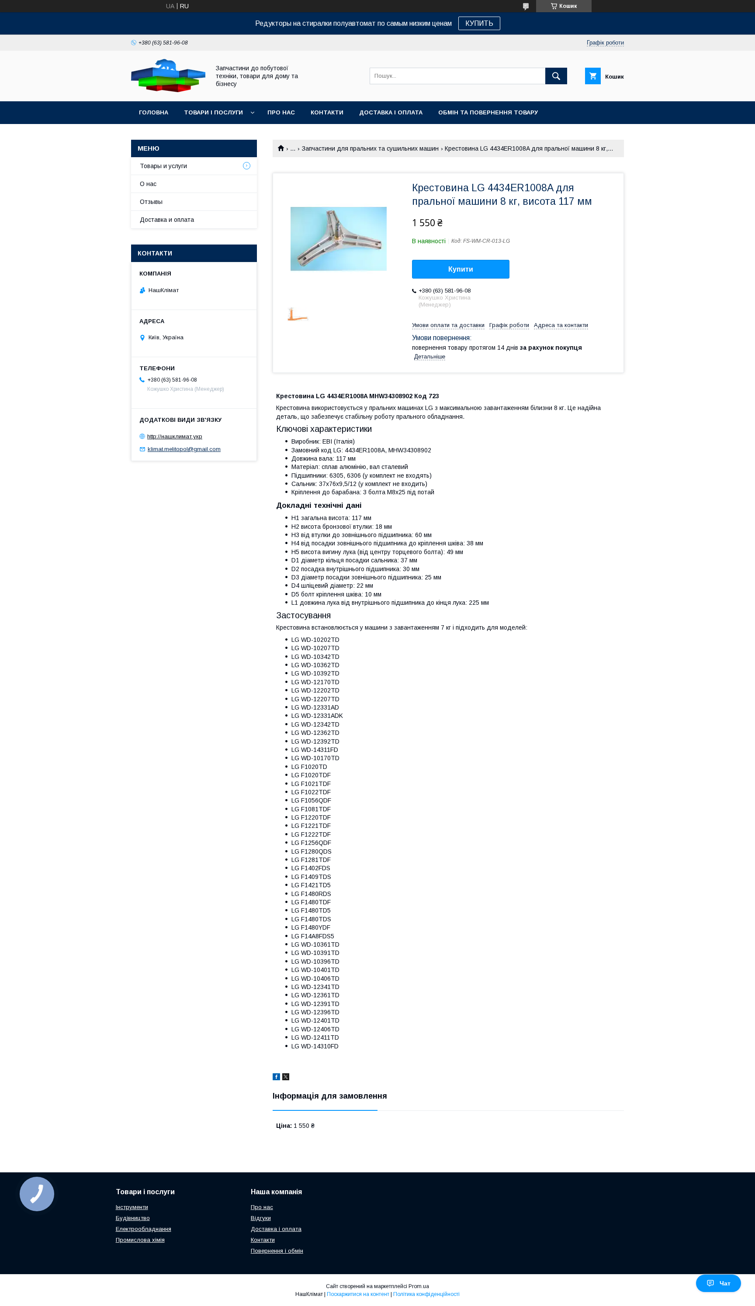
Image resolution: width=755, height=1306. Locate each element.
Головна (153, 112)
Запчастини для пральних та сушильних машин (370, 148)
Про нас (281, 112)
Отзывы (151, 201)
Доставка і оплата (391, 112)
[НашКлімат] (168, 89)
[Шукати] (556, 76)
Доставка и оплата (167, 219)
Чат (725, 1283)
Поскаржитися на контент (358, 1294)
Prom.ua (419, 1286)
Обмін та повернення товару (488, 112)
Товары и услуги (163, 165)
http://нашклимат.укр (174, 436)
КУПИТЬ (479, 23)
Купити (460, 269)
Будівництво (133, 1218)
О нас (148, 183)
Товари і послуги (213, 112)
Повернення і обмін (277, 1250)
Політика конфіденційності (426, 1294)
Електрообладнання (143, 1229)
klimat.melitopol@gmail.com (184, 449)
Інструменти (132, 1207)
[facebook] (276, 1078)
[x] (285, 1078)
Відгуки (261, 1218)
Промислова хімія (140, 1240)
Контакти (327, 112)
